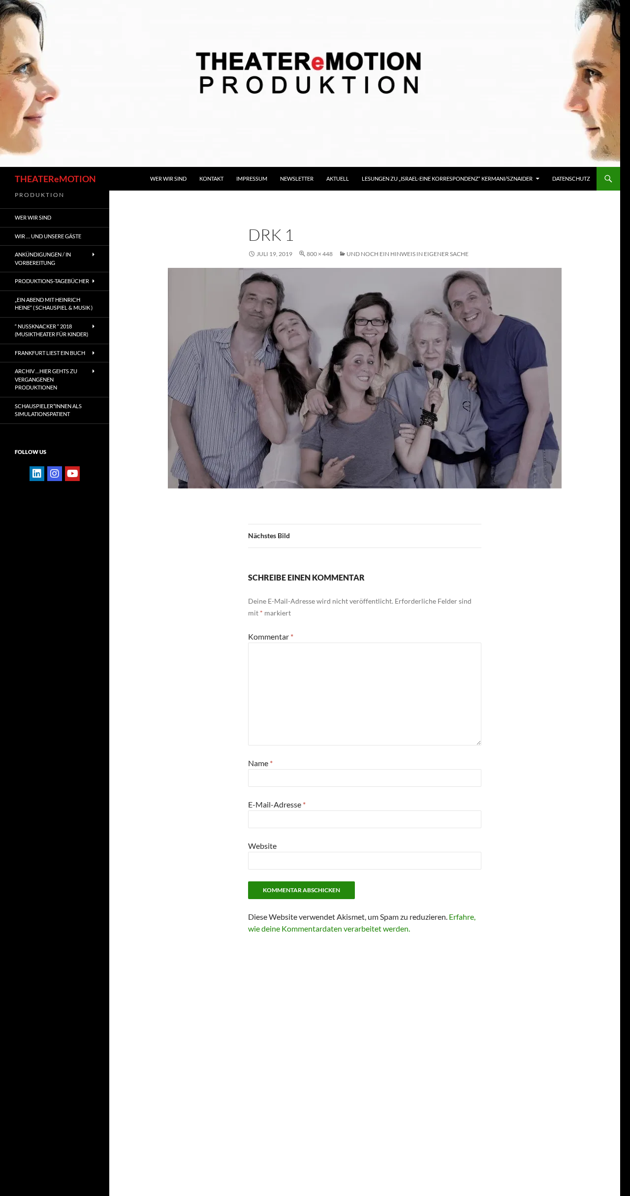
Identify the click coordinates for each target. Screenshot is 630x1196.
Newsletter (297, 178)
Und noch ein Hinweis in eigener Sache (407, 254)
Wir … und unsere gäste (48, 236)
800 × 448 (320, 254)
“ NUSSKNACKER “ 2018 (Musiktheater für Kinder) (51, 330)
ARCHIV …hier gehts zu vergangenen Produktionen (46, 379)
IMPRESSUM (251, 178)
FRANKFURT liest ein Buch (50, 353)
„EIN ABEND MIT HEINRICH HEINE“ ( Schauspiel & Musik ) (54, 303)
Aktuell (337, 178)
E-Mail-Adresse (277, 804)
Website (262, 845)
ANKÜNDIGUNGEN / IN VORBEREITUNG (43, 258)
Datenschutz (571, 178)
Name (260, 763)
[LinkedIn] (37, 473)
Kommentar (270, 636)
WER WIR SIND (168, 178)
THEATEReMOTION (55, 178)
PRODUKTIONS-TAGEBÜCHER (52, 281)
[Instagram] (54, 473)
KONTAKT (211, 178)
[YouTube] (72, 473)
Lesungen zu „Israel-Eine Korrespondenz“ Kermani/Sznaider (447, 178)
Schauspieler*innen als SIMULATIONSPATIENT (48, 410)
